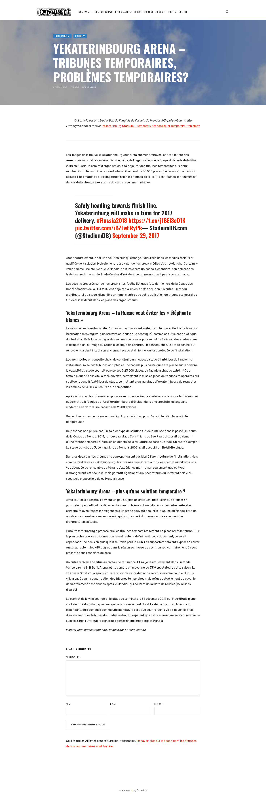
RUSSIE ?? (80, 36)
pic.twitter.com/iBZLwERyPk (108, 227)
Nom (68, 704)
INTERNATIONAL (62, 36)
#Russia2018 (112, 220)
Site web (158, 704)
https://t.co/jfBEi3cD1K (156, 220)
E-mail (113, 704)
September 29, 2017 (135, 235)
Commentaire (73, 657)
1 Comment (74, 87)
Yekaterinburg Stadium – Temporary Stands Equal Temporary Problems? (151, 126)
